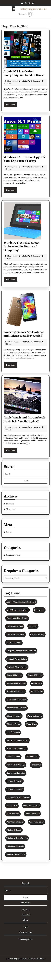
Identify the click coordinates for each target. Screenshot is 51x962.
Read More (11, 105)
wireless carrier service (15, 854)
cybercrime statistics (14, 626)
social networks (12, 814)
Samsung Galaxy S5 (14, 781)
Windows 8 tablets (13, 830)
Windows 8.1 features (15, 846)
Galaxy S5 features (14, 675)
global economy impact (16, 683)
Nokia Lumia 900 (13, 757)
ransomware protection (15, 773)
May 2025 (10, 504)
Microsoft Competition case (17, 740)
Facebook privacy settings (16, 667)
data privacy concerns (15, 634)
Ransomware (36, 765)
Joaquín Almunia (13, 732)
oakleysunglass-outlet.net (34, 8)
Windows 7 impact (36, 822)
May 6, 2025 (12, 81)
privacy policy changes (15, 765)
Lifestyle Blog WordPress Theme (19, 959)
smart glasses (11, 805)
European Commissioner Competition (21, 651)
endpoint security (37, 634)
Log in (8, 532)
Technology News (13, 555)
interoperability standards (16, 708)
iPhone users (31, 724)
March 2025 (10, 509)
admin (24, 81)
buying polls (39, 610)
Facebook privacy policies (16, 659)
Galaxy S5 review (34, 675)
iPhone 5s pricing (13, 724)
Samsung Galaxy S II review (18, 797)
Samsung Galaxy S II (14, 789)
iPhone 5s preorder (34, 716)
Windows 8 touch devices (17, 838)
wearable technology (15, 822)
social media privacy (31, 805)
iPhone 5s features (13, 716)
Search (24, 14)
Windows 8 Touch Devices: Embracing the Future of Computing (21, 246)
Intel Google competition (16, 700)
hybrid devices (37, 691)
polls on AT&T (32, 757)
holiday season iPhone (15, 691)
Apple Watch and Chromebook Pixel (21, 602)
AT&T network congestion (17, 610)
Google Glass (36, 683)
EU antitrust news (13, 643)
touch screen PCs (32, 814)
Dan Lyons (33, 626)
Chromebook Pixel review (17, 618)
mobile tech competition (16, 748)
